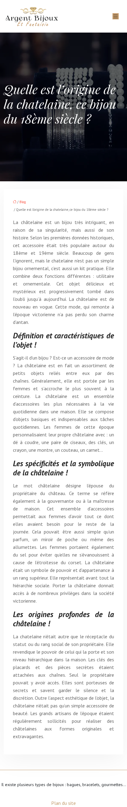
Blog (22, 202)
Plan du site (63, 803)
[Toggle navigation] (115, 16)
